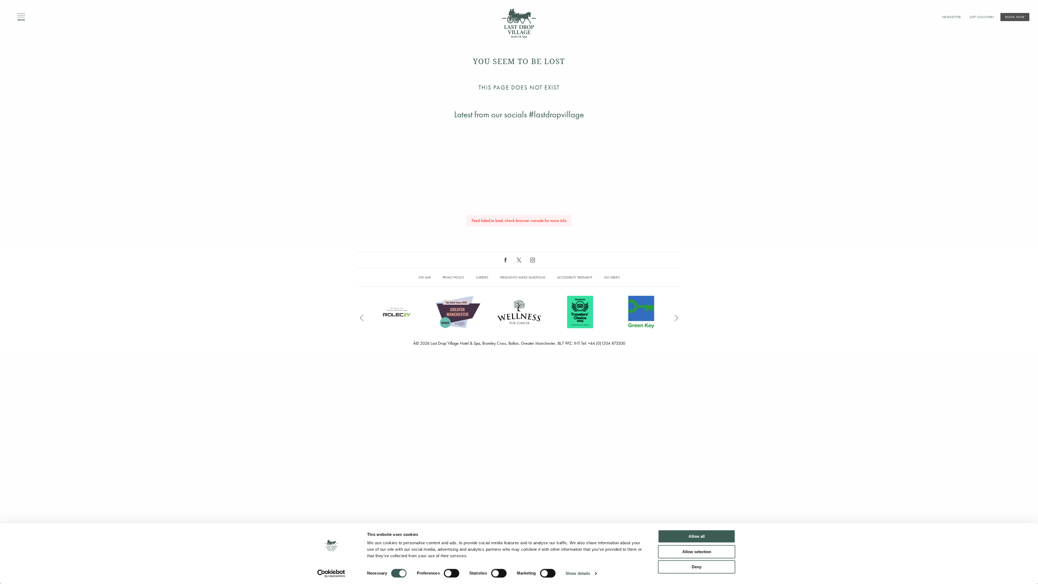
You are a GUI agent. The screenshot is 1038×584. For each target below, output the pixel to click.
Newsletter (951, 17)
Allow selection (696, 551)
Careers (482, 277)
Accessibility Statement (574, 277)
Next (676, 318)
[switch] (451, 573)
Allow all (696, 536)
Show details (577, 573)
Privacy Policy (453, 277)
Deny (696, 567)
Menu (21, 17)
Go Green (612, 277)
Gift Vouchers (982, 17)
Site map (424, 277)
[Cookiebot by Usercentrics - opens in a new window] (331, 573)
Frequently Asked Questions (522, 277)
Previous (362, 318)
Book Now (1014, 17)
